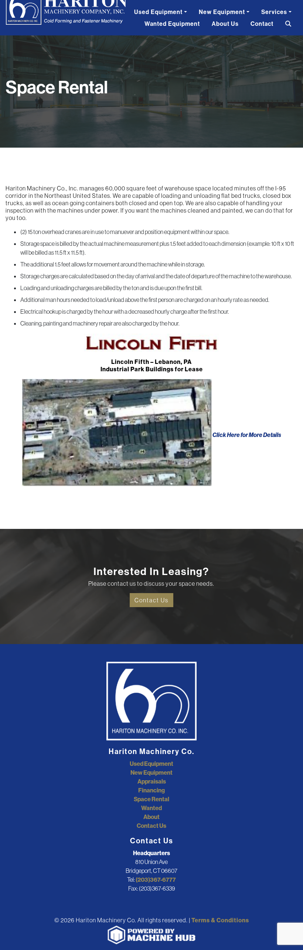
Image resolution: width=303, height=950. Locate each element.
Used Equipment (158, 12)
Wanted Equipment (172, 23)
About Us (225, 23)
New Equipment (222, 12)
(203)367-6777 (156, 879)
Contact (262, 23)
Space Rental (151, 799)
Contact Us (151, 600)
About (151, 816)
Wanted (151, 808)
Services (274, 12)
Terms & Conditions (220, 920)
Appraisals (151, 781)
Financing (151, 790)
